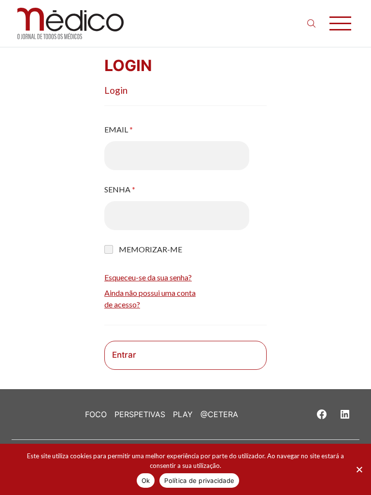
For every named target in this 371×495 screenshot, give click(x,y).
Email (118, 129)
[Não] (359, 469)
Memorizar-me (150, 249)
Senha (119, 189)
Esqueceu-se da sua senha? (148, 277)
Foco (96, 414)
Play (183, 414)
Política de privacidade (199, 480)
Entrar (124, 355)
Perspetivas (139, 414)
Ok (146, 480)
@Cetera (219, 414)
